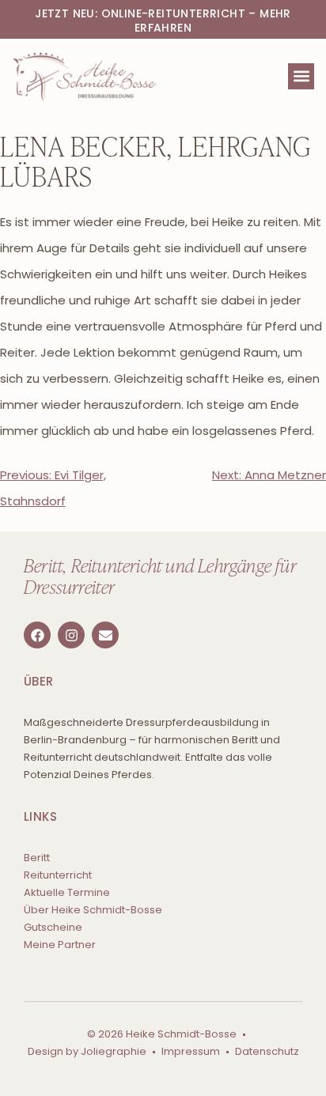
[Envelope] (105, 635)
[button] (301, 76)
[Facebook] (37, 635)
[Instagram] (71, 635)
